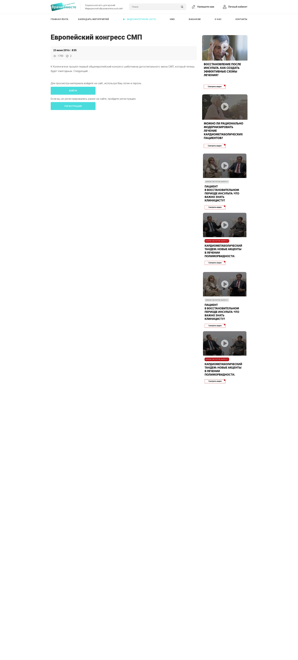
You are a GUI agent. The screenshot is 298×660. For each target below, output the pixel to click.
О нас (218, 19)
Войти (73, 90)
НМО (172, 19)
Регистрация (73, 106)
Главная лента (59, 19)
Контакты (241, 19)
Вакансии (195, 19)
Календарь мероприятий (93, 19)
